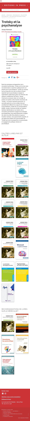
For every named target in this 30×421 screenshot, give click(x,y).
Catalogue (9, 15)
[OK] (27, 10)
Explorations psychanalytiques (17, 16)
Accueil (3, 15)
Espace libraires (7, 411)
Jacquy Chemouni (7, 29)
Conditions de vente (8, 416)
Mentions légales (7, 412)
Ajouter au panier (12, 72)
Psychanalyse (16, 15)
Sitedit (26, 417)
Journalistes (15, 411)
